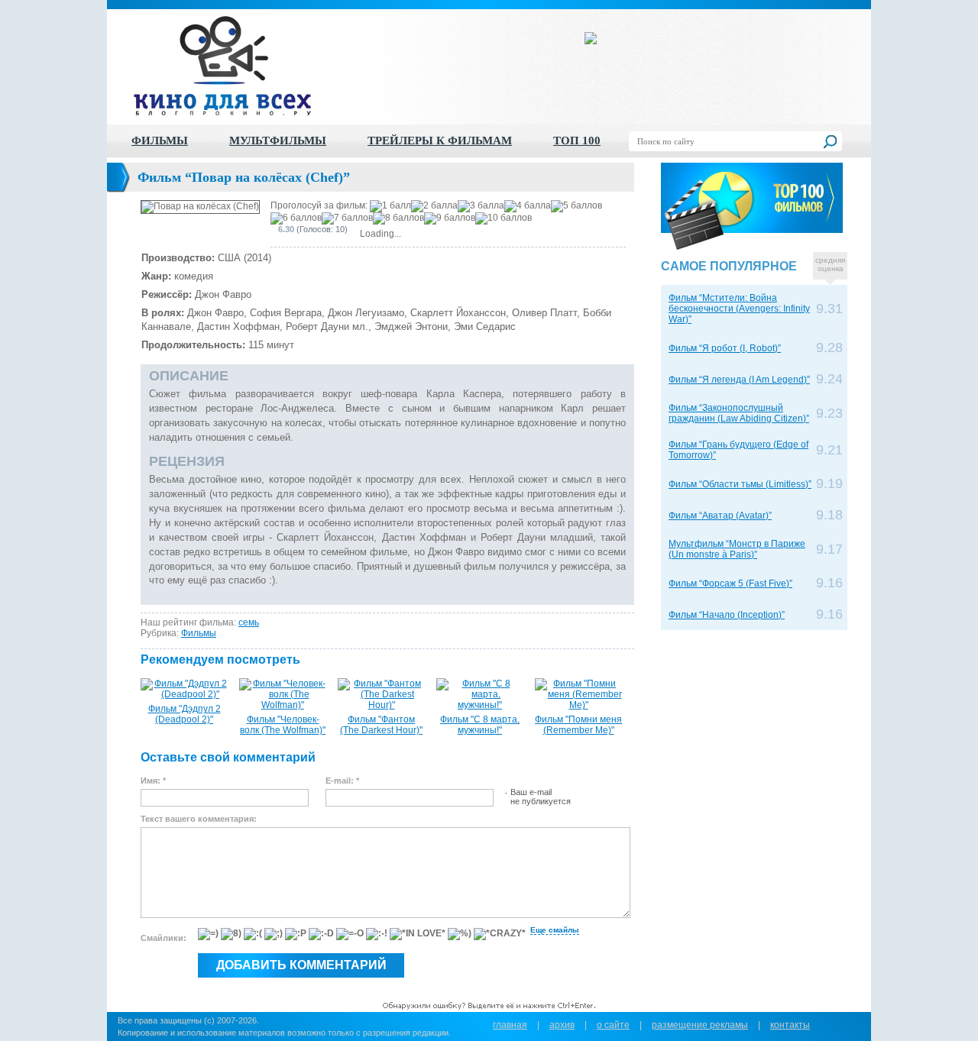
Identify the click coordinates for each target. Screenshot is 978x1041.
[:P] (295, 934)
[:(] (253, 934)
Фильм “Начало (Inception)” (727, 614)
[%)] (459, 934)
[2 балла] (434, 206)
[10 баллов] (503, 218)
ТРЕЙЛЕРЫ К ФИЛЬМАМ (440, 140)
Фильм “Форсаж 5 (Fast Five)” (730, 583)
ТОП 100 (577, 140)
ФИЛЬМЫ (159, 140)
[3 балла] (481, 206)
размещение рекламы (700, 1025)
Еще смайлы (554, 930)
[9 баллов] (449, 218)
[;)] (273, 934)
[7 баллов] (347, 218)
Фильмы (198, 633)
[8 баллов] (398, 218)
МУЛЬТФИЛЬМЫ (277, 140)
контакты (790, 1025)
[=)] (208, 934)
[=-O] (350, 934)
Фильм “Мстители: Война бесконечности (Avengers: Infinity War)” (739, 309)
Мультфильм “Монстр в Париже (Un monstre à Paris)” (737, 549)
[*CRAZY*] (500, 934)
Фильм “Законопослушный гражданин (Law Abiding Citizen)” (739, 413)
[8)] (231, 934)
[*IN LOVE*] (417, 934)
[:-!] (376, 934)
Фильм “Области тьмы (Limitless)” (740, 484)
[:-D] (321, 934)
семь (248, 622)
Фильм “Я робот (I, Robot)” (725, 348)
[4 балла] (527, 206)
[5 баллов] (576, 206)
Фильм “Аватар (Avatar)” (720, 515)
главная (510, 1025)
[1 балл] (390, 206)
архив (562, 1025)
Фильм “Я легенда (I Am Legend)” (739, 379)
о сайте (613, 1025)
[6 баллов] (296, 218)
